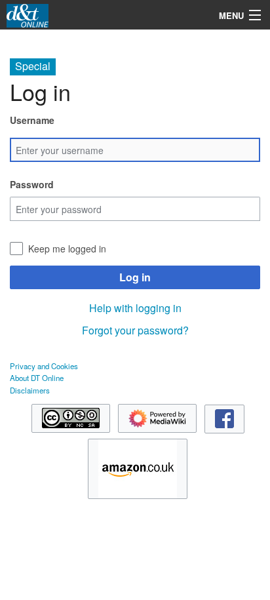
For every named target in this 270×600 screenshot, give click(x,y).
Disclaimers (30, 390)
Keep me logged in (67, 248)
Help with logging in (135, 307)
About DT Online (37, 377)
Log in (135, 277)
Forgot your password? (135, 330)
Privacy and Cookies (44, 366)
